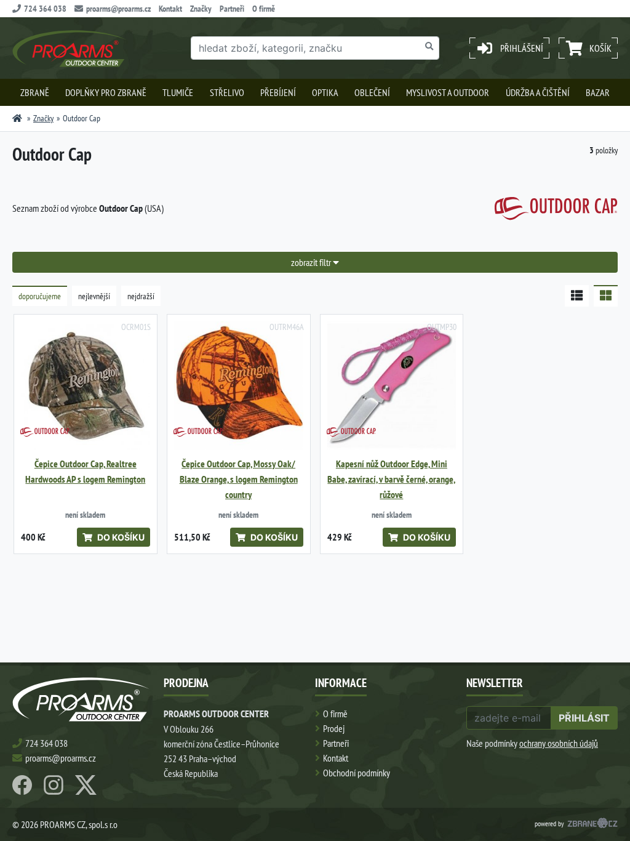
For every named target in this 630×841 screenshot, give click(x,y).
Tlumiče (177, 92)
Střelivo (227, 92)
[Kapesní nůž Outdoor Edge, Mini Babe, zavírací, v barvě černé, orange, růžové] (392, 386)
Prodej (334, 728)
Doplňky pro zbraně (105, 92)
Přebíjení (278, 92)
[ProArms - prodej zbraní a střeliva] (17, 118)
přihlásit (584, 718)
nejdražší (140, 296)
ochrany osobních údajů (558, 743)
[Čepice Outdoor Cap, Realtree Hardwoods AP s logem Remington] (85, 386)
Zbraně (34, 92)
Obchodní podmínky (356, 773)
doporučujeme (39, 296)
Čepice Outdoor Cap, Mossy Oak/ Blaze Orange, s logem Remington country (239, 479)
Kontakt (170, 8)
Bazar (598, 92)
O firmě (263, 8)
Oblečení (372, 92)
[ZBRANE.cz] (592, 824)
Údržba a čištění (538, 92)
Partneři (232, 8)
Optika (325, 92)
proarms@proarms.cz (118, 8)
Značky (201, 8)
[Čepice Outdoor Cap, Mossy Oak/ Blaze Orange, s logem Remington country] (238, 386)
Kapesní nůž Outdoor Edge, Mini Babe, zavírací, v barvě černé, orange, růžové (391, 479)
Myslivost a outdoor (447, 92)
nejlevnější (94, 296)
